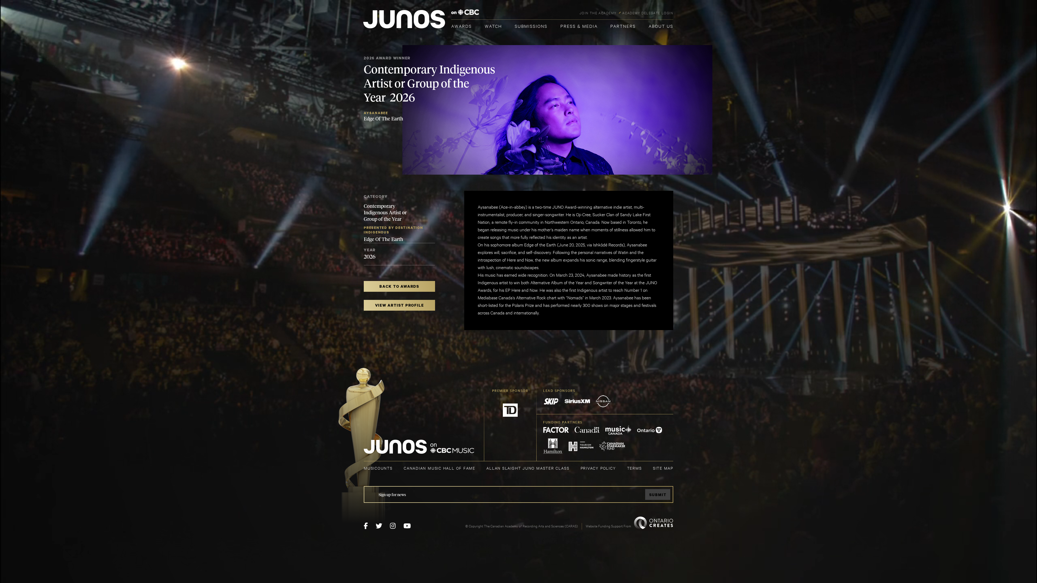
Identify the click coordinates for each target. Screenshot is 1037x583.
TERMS (634, 467)
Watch (493, 26)
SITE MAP (663, 467)
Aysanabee (376, 113)
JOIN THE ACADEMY (598, 12)
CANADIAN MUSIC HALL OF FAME (439, 467)
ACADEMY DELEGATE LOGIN (647, 12)
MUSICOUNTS (378, 467)
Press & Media (579, 26)
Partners (623, 26)
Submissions (531, 26)
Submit (657, 494)
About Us (661, 26)
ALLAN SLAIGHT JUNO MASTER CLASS (527, 467)
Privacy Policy (598, 467)
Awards (461, 26)
